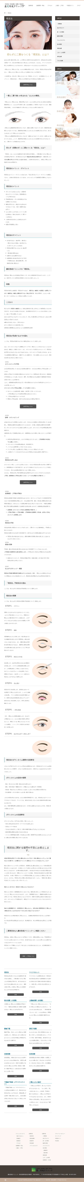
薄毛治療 (59, 56)
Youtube (57, 1140)
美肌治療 (59, 48)
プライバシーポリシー (60, 1133)
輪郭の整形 (60, 36)
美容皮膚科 (32, 1138)
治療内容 (30, 5)
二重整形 (59, 23)
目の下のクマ (60, 28)
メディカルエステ (34, 1145)
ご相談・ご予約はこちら (28, 956)
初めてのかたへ (20, 1136)
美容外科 (32, 1136)
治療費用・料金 (40, 5)
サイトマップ (58, 1136)
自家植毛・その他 (47, 1160)
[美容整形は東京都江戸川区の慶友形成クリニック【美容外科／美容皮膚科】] (42, 1170)
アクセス (50, 5)
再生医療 (32, 1143)
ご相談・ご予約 (59, 5)
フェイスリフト (61, 40)
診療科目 (23, 5)
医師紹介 (19, 1140)
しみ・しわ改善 (61, 52)
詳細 (15, 994)
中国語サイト (70, 5)
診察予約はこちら (28, 84)
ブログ (78, 5)
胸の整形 (46, 1152)
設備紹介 (19, 1138)
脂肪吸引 (46, 1150)
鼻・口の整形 (60, 32)
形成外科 (32, 1140)
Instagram (5, 1180)
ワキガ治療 (60, 60)
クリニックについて (12, 5)
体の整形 (59, 44)
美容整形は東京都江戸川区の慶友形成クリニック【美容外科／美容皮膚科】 (40, 1180)
